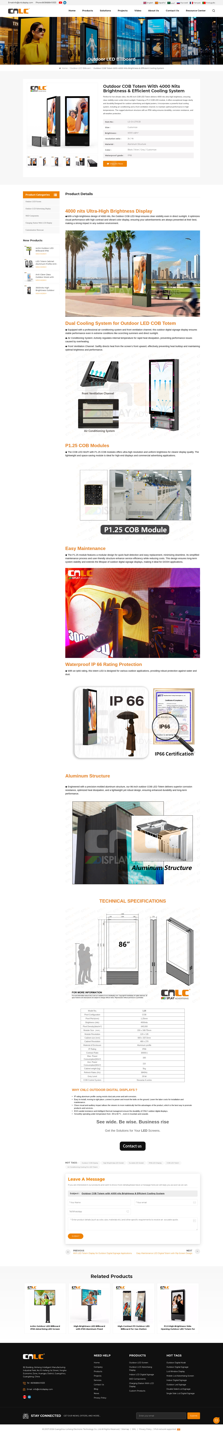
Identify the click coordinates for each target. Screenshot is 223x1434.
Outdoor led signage (176, 1384)
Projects (123, 10)
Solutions (105, 10)
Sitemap (125, 1429)
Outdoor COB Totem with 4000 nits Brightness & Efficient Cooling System (123, 1193)
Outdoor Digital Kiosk (176, 1362)
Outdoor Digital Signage (177, 1367)
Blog (96, 1389)
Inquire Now (116, 163)
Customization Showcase (35, 230)
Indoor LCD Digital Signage (141, 1374)
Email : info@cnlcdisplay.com (40, 1389)
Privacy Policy (100, 1398)
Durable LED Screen (136, 1163)
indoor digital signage (176, 1380)
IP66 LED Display (155, 1163)
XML (134, 1429)
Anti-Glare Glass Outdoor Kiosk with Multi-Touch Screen (45, 275)
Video (137, 10)
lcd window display (175, 1371)
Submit (193, 1415)
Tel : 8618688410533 (36, 1383)
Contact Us (172, 10)
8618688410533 (49, 2)
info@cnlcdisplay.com (23, 2)
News (96, 1393)
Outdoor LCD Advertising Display (38, 209)
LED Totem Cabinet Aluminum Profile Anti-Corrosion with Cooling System (46, 262)
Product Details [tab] (79, 194)
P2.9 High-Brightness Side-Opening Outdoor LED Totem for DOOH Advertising (178, 1327)
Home (72, 10)
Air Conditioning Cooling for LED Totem (82, 1167)
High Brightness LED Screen (113, 1163)
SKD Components (32, 216)
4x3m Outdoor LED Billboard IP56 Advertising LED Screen (45, 249)
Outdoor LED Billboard (80, 68)
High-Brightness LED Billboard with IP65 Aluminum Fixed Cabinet (89, 1327)
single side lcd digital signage (180, 1393)
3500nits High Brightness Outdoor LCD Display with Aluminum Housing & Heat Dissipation (45, 289)
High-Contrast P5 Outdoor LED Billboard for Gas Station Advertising (134, 1327)
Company (98, 1367)
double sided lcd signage (178, 1389)
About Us (153, 10)
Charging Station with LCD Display (39, 223)
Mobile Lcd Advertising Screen (180, 1376)
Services (97, 1380)
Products (87, 10)
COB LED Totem (173, 1163)
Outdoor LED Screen (33, 202)
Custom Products (137, 1391)
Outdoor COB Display (90, 1163)
